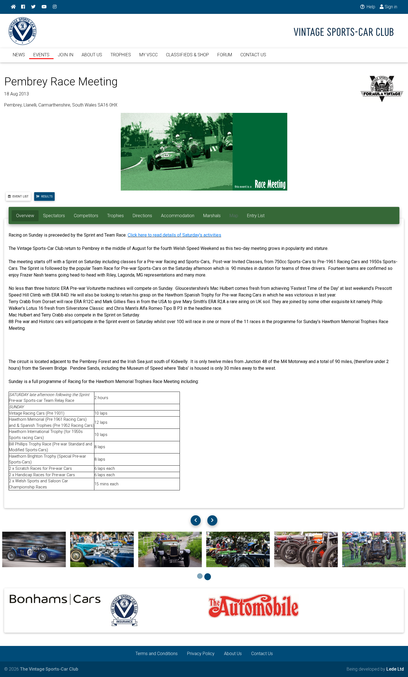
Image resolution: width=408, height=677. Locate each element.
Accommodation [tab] (177, 215)
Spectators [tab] (54, 215)
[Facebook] (23, 6)
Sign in (390, 6)
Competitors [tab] (86, 215)
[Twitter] (33, 6)
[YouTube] (44, 6)
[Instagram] (55, 6)
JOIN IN (65, 54)
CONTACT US (253, 54)
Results (46, 196)
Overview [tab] (25, 215)
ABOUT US (92, 54)
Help (370, 6)
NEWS (19, 54)
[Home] (13, 6)
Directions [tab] (142, 215)
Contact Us (262, 653)
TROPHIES (120, 54)
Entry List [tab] (256, 215)
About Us (233, 653)
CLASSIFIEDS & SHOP (187, 54)
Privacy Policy (201, 653)
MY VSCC (148, 54)
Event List (20, 196)
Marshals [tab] (212, 215)
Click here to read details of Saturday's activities (174, 235)
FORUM (224, 54)
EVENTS (41, 54)
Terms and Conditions (156, 653)
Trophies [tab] (115, 215)
